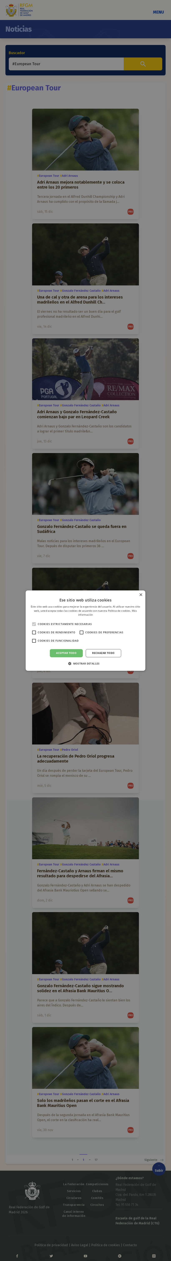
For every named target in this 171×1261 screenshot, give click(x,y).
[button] (85, 663)
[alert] (85, 630)
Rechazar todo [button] (103, 653)
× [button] (140, 594)
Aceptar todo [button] (66, 653)
